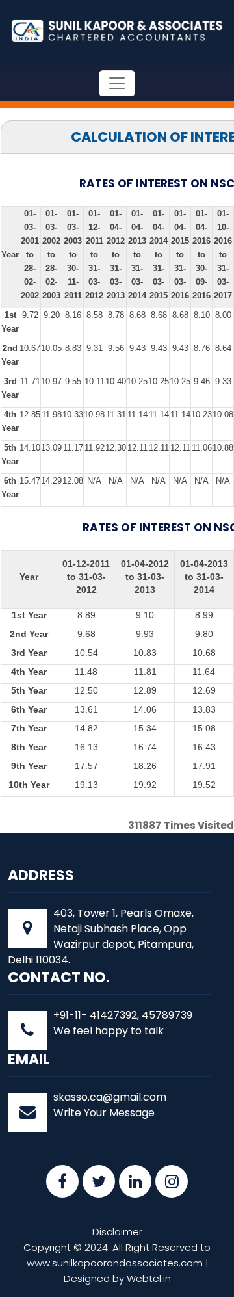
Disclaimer (117, 1231)
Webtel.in (149, 1278)
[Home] (117, 29)
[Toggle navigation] (117, 83)
